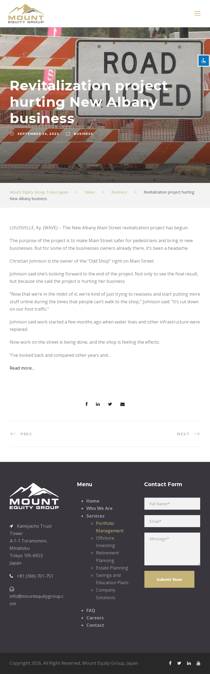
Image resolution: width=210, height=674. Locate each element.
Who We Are (99, 508)
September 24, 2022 (38, 134)
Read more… (22, 368)
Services (95, 516)
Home (93, 501)
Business (83, 134)
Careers (95, 618)
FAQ (90, 610)
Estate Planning (112, 568)
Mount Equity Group (103, 663)
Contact (95, 625)
